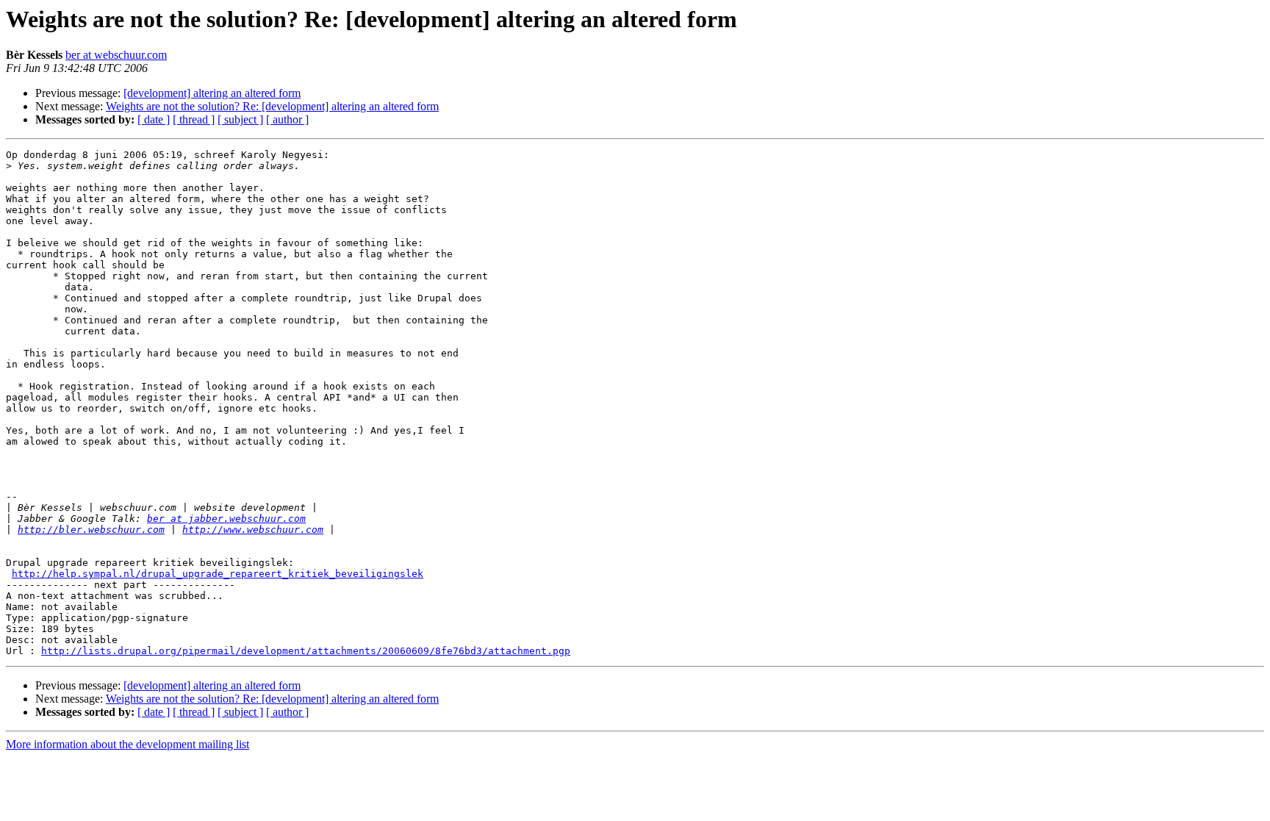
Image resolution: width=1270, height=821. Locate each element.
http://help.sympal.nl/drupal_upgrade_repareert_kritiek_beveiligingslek (217, 573)
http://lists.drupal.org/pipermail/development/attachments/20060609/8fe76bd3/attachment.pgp (305, 650)
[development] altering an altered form (212, 93)
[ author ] (287, 119)
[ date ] (153, 119)
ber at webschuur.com (116, 55)
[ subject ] (240, 119)
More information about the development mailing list (127, 744)
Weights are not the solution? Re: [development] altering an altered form (272, 106)
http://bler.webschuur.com (91, 529)
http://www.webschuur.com (252, 529)
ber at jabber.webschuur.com (226, 518)
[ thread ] (194, 119)
